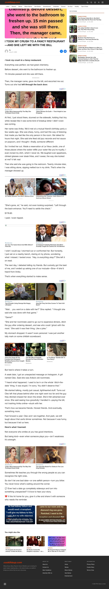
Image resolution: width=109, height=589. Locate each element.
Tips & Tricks (84, 6)
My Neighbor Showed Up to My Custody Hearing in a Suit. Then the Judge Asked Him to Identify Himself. (89, 59)
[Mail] (4, 584)
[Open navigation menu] (102, 2)
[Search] (91, 2)
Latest (7, 6)
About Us (45, 564)
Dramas (63, 6)
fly (10, 50)
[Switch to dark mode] (87, 2)
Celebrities (56, 6)
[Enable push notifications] (95, 2)
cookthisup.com (12, 2)
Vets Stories (37, 6)
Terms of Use (90, 570)
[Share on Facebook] (65, 51)
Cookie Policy (90, 567)
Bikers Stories (28, 6)
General (14, 6)
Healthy (77, 6)
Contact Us (46, 567)
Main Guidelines (47, 570)
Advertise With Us (47, 573)
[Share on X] (61, 51)
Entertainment (47, 6)
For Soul (70, 6)
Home (66, 564)
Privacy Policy (90, 564)
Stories (20, 6)
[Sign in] (98, 2)
